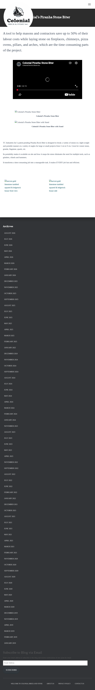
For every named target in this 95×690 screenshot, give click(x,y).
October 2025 (10, 293)
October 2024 (10, 366)
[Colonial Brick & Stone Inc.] (19, 4)
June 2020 (8, 589)
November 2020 (11, 559)
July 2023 (8, 438)
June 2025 (8, 317)
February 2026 (10, 269)
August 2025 (9, 305)
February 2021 (10, 553)
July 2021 (8, 522)
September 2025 (11, 299)
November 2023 (11, 426)
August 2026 (9, 233)
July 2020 (8, 583)
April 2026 (8, 257)
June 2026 (8, 245)
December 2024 (11, 354)
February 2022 (10, 492)
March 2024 (9, 408)
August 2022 (9, 474)
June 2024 (8, 390)
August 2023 (9, 432)
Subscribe (11, 670)
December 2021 (11, 504)
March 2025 (9, 336)
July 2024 (8, 384)
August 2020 (9, 577)
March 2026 (9, 263)
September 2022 (11, 468)
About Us (50, 684)
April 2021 (8, 541)
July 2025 (8, 311)
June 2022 (8, 486)
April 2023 (8, 456)
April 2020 (8, 601)
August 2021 (9, 516)
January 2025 (10, 348)
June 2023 (8, 444)
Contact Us (79, 684)
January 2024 (10, 420)
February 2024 (10, 414)
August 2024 (9, 378)
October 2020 (10, 565)
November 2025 (11, 287)
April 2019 (8, 625)
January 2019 (10, 643)
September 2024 (11, 372)
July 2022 (8, 480)
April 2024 (8, 402)
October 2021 (10, 510)
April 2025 (8, 329)
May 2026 (8, 251)
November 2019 (11, 619)
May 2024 (8, 396)
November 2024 (11, 360)
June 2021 (8, 529)
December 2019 (11, 613)
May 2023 (8, 450)
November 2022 (11, 462)
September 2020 (11, 571)
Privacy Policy (64, 684)
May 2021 (8, 534)
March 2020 (9, 607)
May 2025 (8, 323)
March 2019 (9, 631)
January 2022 (10, 498)
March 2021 (9, 547)
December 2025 (11, 281)
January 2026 (10, 275)
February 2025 (10, 342)
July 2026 (8, 239)
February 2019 (10, 637)
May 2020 (8, 595)
